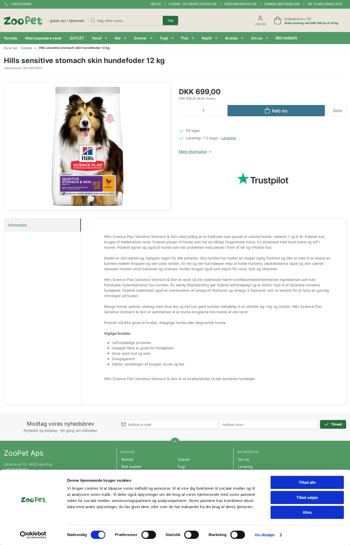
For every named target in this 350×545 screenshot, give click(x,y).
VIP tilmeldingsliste (324, 4)
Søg (170, 20)
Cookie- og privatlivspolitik (193, 4)
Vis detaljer (265, 535)
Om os (156, 4)
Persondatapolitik (240, 4)
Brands (127, 459)
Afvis (307, 512)
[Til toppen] (175, 442)
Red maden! (131, 466)
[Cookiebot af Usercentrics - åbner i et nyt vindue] (33, 535)
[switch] (148, 535)
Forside (26, 48)
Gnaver (184, 459)
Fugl (181, 466)
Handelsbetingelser (282, 4)
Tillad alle (307, 482)
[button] (99, 38)
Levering (228, 138)
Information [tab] (17, 225)
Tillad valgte (307, 497)
